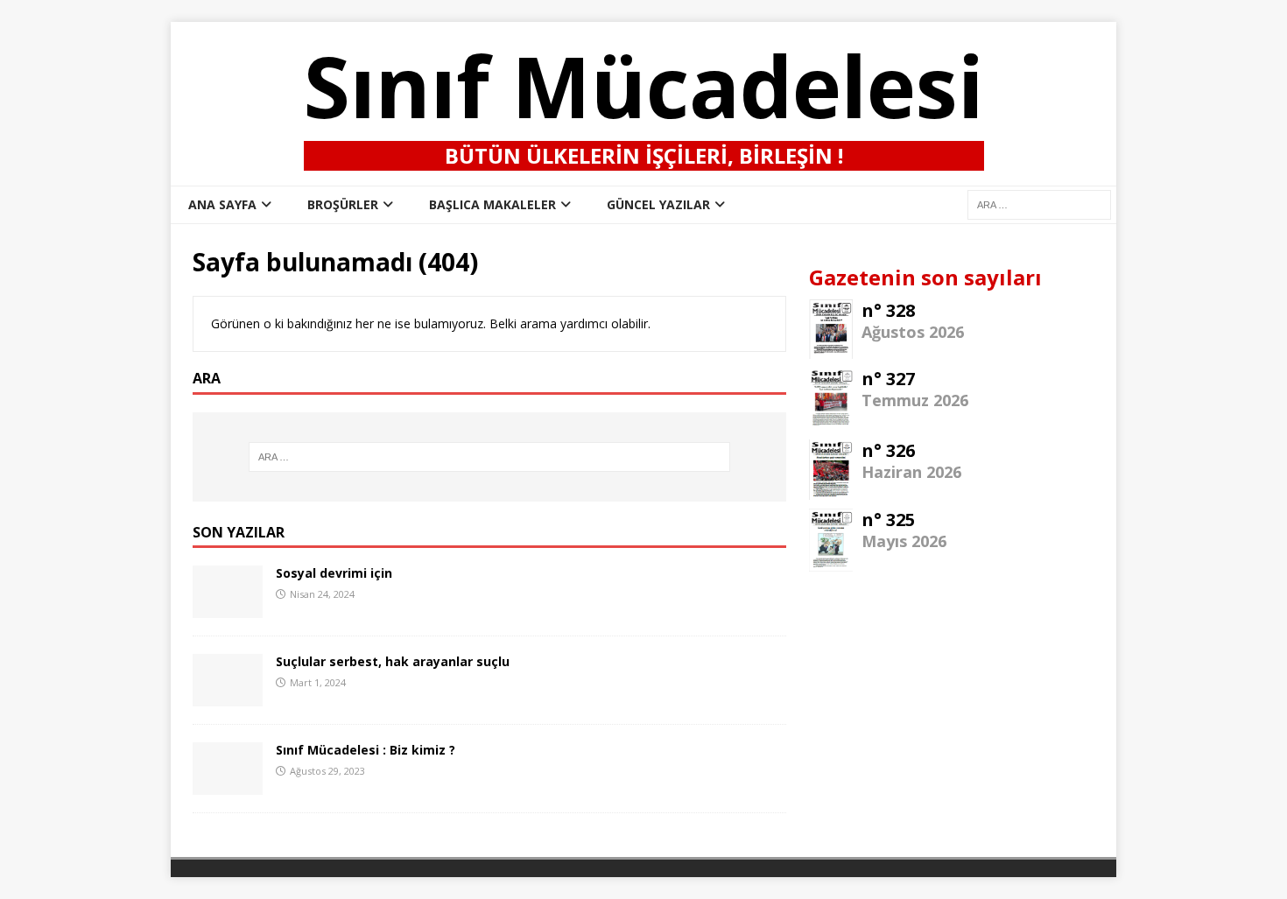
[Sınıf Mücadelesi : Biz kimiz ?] (228, 784)
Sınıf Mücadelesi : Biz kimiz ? (365, 749)
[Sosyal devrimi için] (228, 608)
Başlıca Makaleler (492, 204)
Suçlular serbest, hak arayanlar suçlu (393, 661)
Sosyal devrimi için (334, 573)
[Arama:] (489, 457)
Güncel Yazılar (658, 204)
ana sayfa (222, 204)
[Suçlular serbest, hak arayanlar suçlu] (228, 696)
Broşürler (342, 204)
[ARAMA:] (1039, 203)
